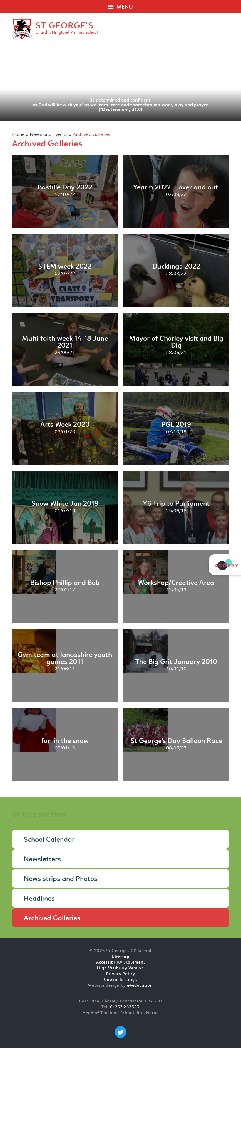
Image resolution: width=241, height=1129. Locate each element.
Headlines (39, 898)
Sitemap (120, 957)
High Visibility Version (120, 968)
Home (18, 134)
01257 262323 (125, 1007)
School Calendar (49, 839)
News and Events (49, 134)
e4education (140, 985)
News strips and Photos (60, 879)
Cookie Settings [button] (120, 980)
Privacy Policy (120, 974)
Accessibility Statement (120, 962)
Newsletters (42, 859)
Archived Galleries (91, 134)
